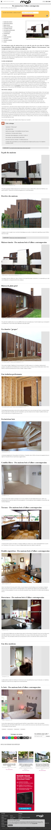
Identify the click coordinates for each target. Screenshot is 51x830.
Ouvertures (5, 38)
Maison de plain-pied (7, 26)
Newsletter (24, 828)
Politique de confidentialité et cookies (44, 828)
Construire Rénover (4, 824)
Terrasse (5, 35)
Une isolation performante (9, 30)
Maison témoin (6, 25)
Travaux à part (3, 818)
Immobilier (12, 818)
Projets (2, 817)
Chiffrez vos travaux (4, 815)
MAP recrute (20, 818)
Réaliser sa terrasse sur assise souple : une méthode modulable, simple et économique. (26, 765)
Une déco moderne (7, 40)
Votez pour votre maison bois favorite (18, 237)
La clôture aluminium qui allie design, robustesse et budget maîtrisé (9, 765)
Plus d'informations (9, 769)
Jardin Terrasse (12, 817)
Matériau (4, 729)
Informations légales (33, 828)
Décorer (11, 815)
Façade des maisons (7, 21)
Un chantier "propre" (7, 28)
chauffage (17, 85)
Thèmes (2, 820)
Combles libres (6, 33)
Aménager (3, 826)
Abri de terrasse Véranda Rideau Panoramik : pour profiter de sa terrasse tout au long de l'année (42, 765)
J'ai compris (10, 825)
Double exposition (7, 36)
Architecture (10, 729)
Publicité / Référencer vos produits (24, 817)
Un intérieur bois (7, 31)
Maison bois (17, 729)
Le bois (5, 41)
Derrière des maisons (8, 23)
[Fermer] (47, 15)
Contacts (19, 815)
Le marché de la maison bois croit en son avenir (20, 148)
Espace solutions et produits (4, 822)
